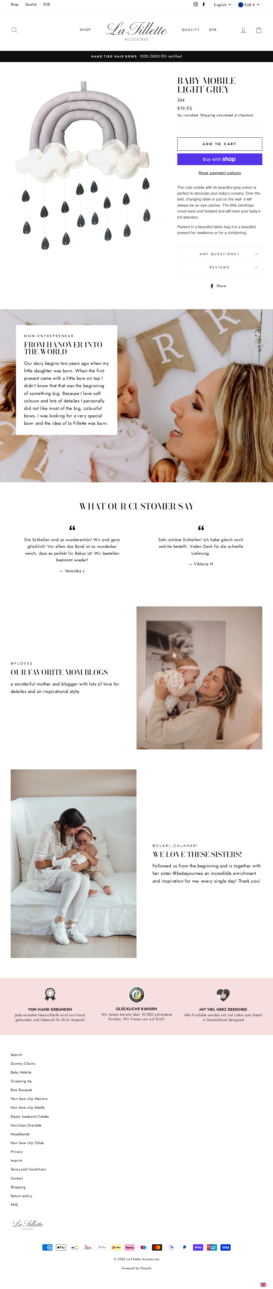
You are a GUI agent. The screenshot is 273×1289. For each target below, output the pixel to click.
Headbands (20, 1134)
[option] (50, 1003)
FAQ (14, 1204)
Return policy (21, 1195)
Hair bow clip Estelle (28, 1107)
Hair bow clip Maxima (29, 1098)
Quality (31, 4)
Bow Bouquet (21, 1089)
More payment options (220, 173)
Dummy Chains (23, 1063)
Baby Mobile (21, 1072)
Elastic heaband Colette (30, 1116)
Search (16, 1054)
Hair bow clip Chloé (27, 1142)
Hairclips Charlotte (26, 1125)
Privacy (17, 1151)
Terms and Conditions (28, 1169)
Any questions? (220, 254)
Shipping (207, 115)
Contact (17, 1178)
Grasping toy (21, 1081)
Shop (15, 4)
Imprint (16, 1160)
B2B (46, 4)
